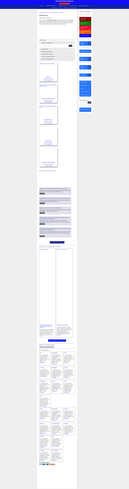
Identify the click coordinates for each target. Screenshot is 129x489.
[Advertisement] (57, 32)
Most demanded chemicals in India (47, 471)
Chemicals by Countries (73, 5)
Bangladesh (54, 477)
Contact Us (66, 7)
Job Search (60, 7)
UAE (65, 477)
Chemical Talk (54, 7)
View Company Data (48, 80)
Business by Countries (63, 5)
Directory (41, 5)
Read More (42, 318)
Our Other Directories (73, 7)
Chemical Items (55, 12)
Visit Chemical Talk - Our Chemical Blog (57, 465)
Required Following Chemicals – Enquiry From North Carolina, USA (55, 322)
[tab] (57, 43)
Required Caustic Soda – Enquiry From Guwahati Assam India (53, 313)
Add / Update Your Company (51, 5)
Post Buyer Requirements (64, 3)
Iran (41, 477)
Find (70, 45)
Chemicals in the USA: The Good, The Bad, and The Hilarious (46, 451)
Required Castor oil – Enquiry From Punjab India (50, 332)
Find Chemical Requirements (84, 5)
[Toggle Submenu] (89, 43)
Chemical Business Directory (64, 1)
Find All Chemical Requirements (57, 366)
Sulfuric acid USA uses (62, 449)
